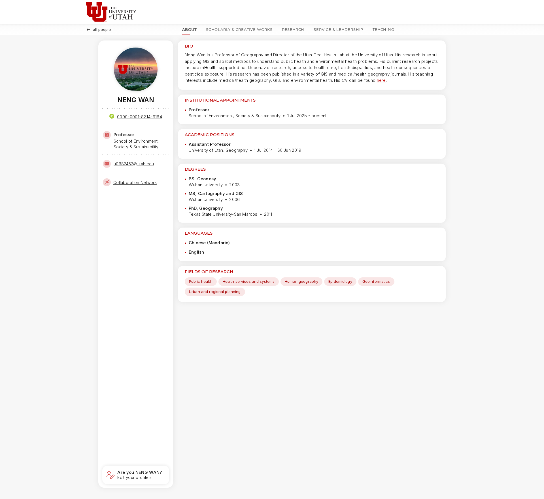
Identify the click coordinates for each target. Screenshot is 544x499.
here (381, 80)
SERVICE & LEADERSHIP (338, 29)
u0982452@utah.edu (134, 163)
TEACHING (383, 29)
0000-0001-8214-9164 (139, 116)
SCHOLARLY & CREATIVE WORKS (239, 29)
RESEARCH (293, 29)
